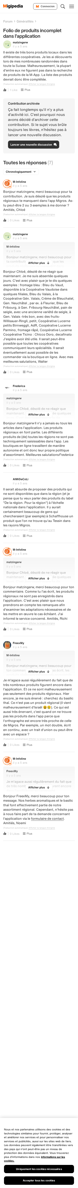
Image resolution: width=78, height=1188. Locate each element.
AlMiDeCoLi (20, 479)
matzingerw (20, 42)
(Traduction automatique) (15, 84)
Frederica (19, 386)
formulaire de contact (47, 818)
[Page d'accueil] (13, 6)
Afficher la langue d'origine (42, 84)
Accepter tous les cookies (39, 1180)
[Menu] (71, 6)
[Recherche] (62, 6)
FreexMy (18, 643)
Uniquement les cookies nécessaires (39, 1169)
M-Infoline (19, 182)
